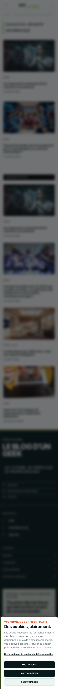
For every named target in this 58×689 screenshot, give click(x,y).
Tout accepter (29, 673)
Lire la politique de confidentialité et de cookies (28, 654)
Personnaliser (29, 682)
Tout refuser (29, 664)
